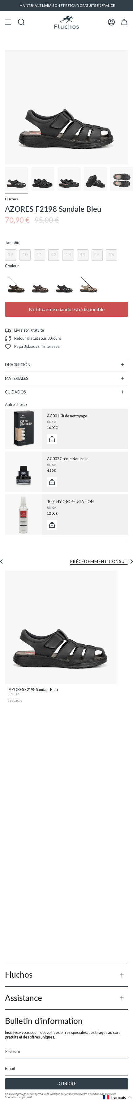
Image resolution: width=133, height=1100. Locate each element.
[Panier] (124, 22)
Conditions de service (100, 1094)
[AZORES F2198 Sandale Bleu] (61, 627)
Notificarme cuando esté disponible (67, 309)
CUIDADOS (15, 392)
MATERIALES (16, 378)
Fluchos (11, 199)
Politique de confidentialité (65, 1094)
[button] (118, 1097)
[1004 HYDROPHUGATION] (23, 514)
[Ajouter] (52, 439)
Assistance (23, 998)
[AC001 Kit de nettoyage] (23, 429)
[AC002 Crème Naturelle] (23, 472)
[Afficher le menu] (8, 22)
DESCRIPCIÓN (17, 364)
